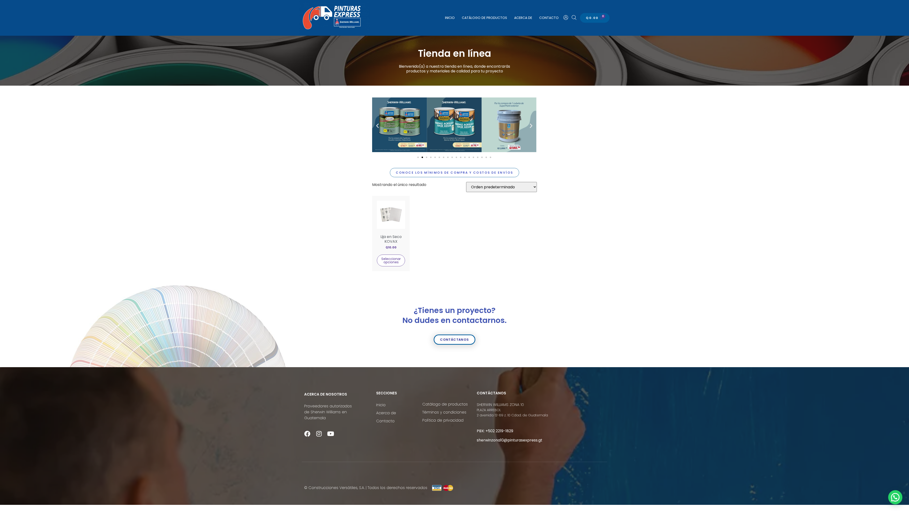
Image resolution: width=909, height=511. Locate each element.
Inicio (450, 17)
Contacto (549, 17)
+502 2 (492, 431)
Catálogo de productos (484, 17)
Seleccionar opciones (391, 260)
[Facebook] (307, 434)
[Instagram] (319, 434)
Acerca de (523, 17)
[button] (377, 126)
